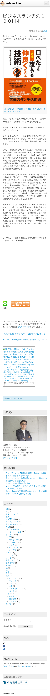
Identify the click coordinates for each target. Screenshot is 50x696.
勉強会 (8, 565)
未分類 (8, 604)
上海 (11, 586)
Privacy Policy (8, 666)
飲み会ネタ (10, 562)
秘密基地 (12, 598)
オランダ (12, 580)
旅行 (7, 575)
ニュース (9, 555)
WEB (8, 527)
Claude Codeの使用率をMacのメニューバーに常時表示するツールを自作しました (26, 492)
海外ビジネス (14, 539)
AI (6, 511)
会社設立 (12, 550)
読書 (45, 31)
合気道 (11, 596)
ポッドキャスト (15, 532)
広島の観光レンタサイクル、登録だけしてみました (24, 333)
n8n (7, 509)
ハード (8, 552)
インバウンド (14, 547)
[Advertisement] (25, 270)
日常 (7, 593)
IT (10, 537)
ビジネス (9, 534)
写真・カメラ (11, 560)
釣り (7, 570)
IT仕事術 (12, 542)
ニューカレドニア (16, 588)
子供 (7, 573)
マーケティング (12, 521)
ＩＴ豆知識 (10, 519)
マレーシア (13, 578)
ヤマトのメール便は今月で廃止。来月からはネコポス (24, 339)
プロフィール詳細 (10, 457)
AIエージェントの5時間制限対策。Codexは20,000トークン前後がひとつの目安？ (26, 474)
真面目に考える (12, 524)
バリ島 (11, 591)
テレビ (8, 557)
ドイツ (11, 583)
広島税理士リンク (16, 529)
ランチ (11, 544)
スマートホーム (12, 514)
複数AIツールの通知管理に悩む (18, 483)
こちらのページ (23, 326)
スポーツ (12, 601)
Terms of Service (25, 666)
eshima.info (13, 3)
